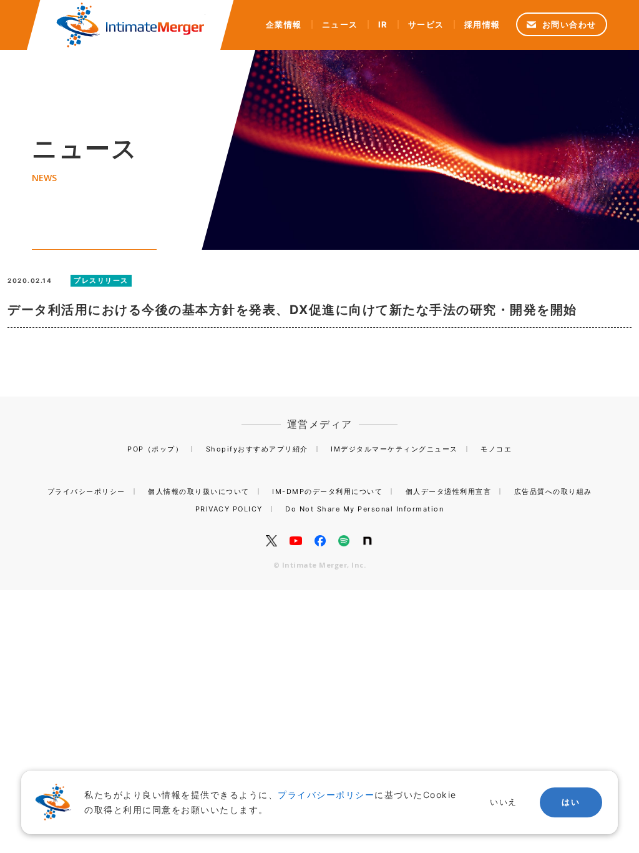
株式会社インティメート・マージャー (130, 25)
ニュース (340, 24)
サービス (426, 24)
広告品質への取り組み (553, 491)
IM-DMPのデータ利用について (327, 491)
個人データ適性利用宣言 (449, 491)
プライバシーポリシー (86, 491)
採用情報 (482, 24)
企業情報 (284, 24)
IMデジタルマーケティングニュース (394, 449)
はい (571, 802)
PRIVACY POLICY (229, 509)
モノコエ (496, 449)
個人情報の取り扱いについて (199, 491)
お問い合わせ (569, 24)
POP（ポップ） (155, 449)
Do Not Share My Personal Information (364, 509)
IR (383, 24)
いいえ (503, 802)
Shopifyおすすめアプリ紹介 (257, 449)
